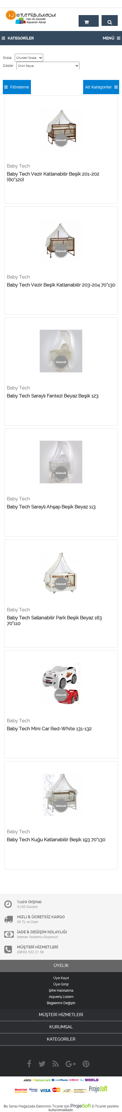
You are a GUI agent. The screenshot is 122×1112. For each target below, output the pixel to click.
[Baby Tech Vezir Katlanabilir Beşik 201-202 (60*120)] (61, 129)
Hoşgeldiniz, (105, 4)
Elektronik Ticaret (49, 1106)
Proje (80, 1106)
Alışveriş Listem (61, 997)
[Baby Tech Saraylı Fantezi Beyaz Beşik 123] (61, 351)
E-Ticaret (99, 1106)
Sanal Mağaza (20, 1106)
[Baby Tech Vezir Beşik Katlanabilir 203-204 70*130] (61, 240)
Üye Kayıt (61, 978)
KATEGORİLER (20, 38)
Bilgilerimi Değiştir (61, 1003)
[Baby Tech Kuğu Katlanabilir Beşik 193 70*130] (61, 795)
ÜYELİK (61, 965)
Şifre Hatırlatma (61, 991)
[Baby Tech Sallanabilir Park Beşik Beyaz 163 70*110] (61, 573)
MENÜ (109, 38)
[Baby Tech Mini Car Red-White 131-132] (61, 684)
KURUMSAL (61, 1027)
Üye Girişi (61, 984)
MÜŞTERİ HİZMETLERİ (61, 1014)
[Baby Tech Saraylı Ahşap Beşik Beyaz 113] (61, 462)
